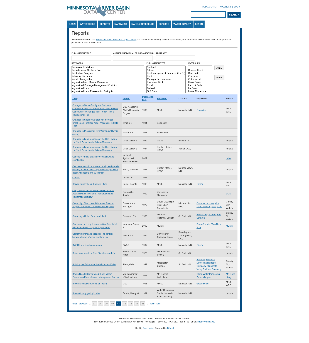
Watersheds (87, 24)
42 (124, 303)
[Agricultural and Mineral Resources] (108, 82)
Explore (164, 24)
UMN (228, 193)
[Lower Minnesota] (200, 91)
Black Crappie (203, 224)
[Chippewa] (200, 76)
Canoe (212, 214)
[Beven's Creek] (200, 70)
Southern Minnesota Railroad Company (206, 262)
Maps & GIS (120, 24)
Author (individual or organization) (133, 53)
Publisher (162, 98)
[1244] (200, 67)
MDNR (229, 225)
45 (143, 303)
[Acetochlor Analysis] (108, 73)
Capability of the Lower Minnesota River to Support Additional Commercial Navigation (93, 205)
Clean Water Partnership (208, 273)
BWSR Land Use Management (87, 244)
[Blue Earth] (200, 73)
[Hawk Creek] (200, 82)
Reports (105, 24)
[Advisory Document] (108, 76)
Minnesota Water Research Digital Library (116, 39)
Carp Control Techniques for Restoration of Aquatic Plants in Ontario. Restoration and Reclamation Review (93, 193)
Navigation (217, 206)
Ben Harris (148, 327)
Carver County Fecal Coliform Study (89, 183)
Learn (199, 24)
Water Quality (182, 24)
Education (201, 109)
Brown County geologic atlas (86, 293)
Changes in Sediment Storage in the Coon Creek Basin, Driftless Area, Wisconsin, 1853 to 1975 (95, 122)
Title (74, 98)
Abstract (161, 53)
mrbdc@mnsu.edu (206, 321)
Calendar (225, 6)
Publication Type (155, 63)
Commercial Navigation (208, 203)
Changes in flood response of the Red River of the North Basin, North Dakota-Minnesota (94, 140)
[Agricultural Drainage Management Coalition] (108, 85)
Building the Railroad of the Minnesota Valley (94, 264)
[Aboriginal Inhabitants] (108, 67)
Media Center (209, 6)
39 (106, 303)
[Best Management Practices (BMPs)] (166, 73)
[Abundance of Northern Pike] (108, 70)
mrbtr (228, 158)
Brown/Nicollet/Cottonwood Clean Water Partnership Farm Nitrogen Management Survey (95, 275)
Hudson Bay (202, 214)
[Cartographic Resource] (166, 79)
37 (94, 303)
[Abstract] (166, 67)
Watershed (194, 63)
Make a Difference (142, 24)
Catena (76, 177)
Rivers (200, 183)
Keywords (77, 63)
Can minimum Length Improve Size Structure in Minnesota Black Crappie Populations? (95, 225)
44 (137, 303)
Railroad (201, 259)
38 (100, 303)
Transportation (203, 206)
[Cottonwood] (200, 79)
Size (199, 227)
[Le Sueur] (200, 88)
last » (159, 303)
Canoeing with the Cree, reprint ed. (89, 215)
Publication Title (81, 53)
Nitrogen (207, 277)
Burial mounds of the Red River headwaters (93, 252)
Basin (72, 24)
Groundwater (203, 283)
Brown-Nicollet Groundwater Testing (89, 283)
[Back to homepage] (98, 15)
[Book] (166, 76)
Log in (237, 6)
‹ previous (82, 303)
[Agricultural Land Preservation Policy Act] (108, 91)
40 (112, 303)
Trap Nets (216, 224)
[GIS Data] (166, 91)
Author (126, 98)
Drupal (170, 327)
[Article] (166, 70)
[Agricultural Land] (108, 88)
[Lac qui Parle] (200, 85)
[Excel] (166, 85)
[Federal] (166, 88)
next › (152, 303)
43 (130, 303)
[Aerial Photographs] (108, 79)
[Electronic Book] (166, 82)
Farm (199, 277)
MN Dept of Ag (230, 275)
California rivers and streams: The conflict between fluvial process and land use (92, 235)
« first (74, 303)
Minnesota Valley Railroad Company (209, 267)
